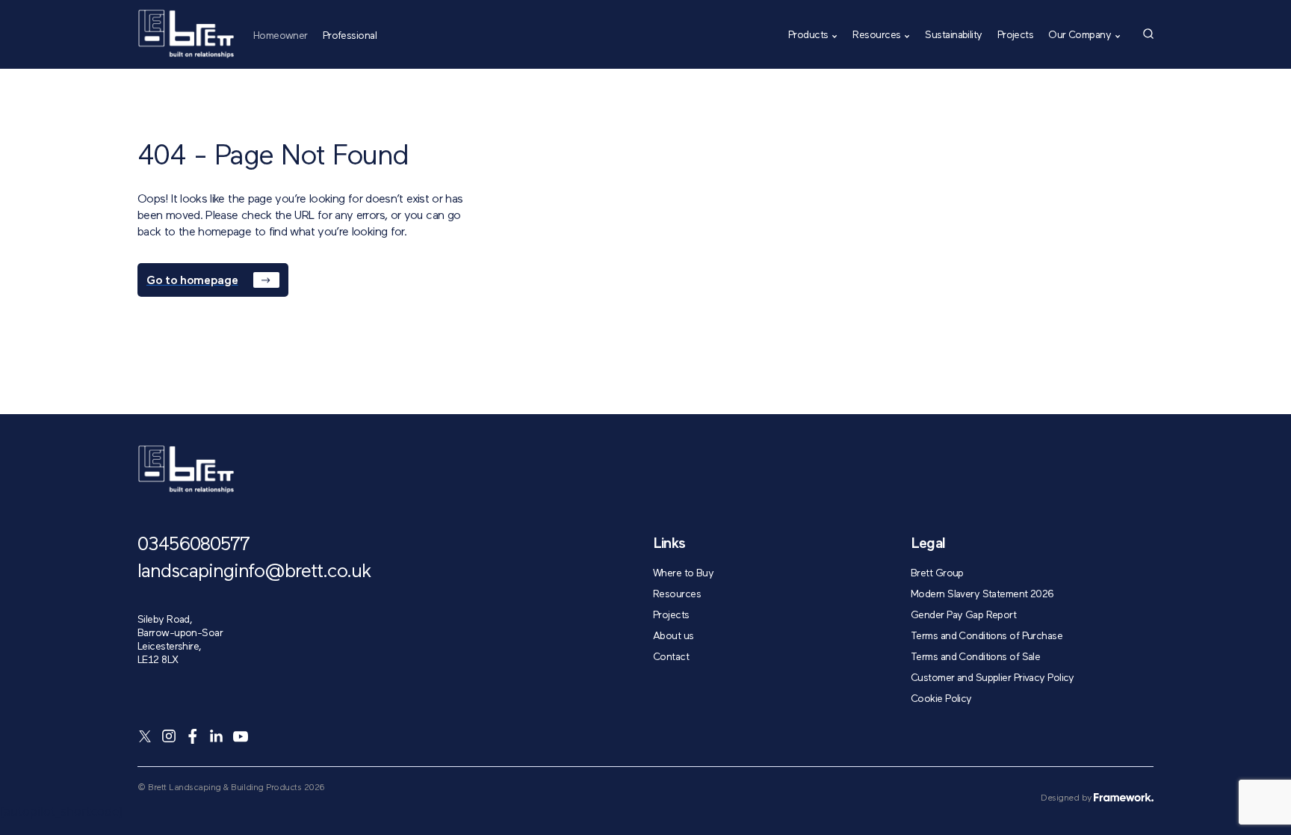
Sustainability (953, 35)
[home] (186, 470)
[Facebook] (192, 736)
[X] (144, 736)
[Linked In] (216, 736)
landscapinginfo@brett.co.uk (254, 572)
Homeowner (280, 35)
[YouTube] (240, 736)
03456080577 (193, 545)
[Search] (1148, 33)
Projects (1015, 35)
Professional (350, 35)
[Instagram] (168, 736)
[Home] (186, 34)
